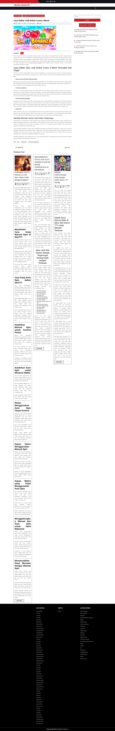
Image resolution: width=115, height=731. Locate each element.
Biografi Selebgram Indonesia (86, 617)
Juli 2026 (38, 613)
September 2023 (40, 686)
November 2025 (39, 630)
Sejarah (82, 645)
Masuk (59, 611)
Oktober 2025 (39, 632)
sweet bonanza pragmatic (36, 62)
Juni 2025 (38, 641)
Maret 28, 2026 (20, 183)
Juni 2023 (38, 693)
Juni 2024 (38, 667)
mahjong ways (83, 630)
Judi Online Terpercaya (34, 142)
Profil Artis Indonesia (84, 639)
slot (24, 15)
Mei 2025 (38, 643)
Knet (25, 23)
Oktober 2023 (39, 684)
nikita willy (82, 634)
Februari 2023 (39, 701)
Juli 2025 (38, 639)
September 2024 (40, 660)
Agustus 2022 (39, 706)
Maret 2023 (38, 699)
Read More (20, 601)
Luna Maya (82, 628)
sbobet (81, 643)
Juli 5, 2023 (18, 23)
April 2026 (38, 619)
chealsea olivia (83, 622)
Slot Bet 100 (83, 650)
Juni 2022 (38, 710)
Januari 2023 (39, 704)
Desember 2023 (39, 680)
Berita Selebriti (21, 5)
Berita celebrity (83, 613)
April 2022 (38, 712)
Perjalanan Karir (83, 637)
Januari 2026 (39, 626)
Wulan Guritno (83, 658)
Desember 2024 (39, 654)
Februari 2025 (39, 650)
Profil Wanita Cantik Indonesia (86, 641)
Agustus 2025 (39, 637)
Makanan (82, 632)
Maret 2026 (38, 622)
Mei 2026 (38, 617)
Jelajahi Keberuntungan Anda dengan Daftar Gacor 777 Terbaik (61, 177)
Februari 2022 (39, 717)
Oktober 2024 (39, 658)
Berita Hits (82, 615)
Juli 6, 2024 (59, 185)
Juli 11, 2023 (39, 173)
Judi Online (23, 142)
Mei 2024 (38, 669)
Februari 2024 (39, 676)
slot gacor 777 (61, 195)
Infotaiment (82, 626)
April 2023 (38, 697)
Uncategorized (83, 654)
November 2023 (39, 682)
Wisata (81, 656)
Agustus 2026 (39, 611)
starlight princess (84, 652)
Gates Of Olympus (84, 624)
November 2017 (39, 723)
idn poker (44, 186)
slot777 (16, 203)
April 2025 (38, 645)
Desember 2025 (39, 628)
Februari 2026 (39, 624)
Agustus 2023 (39, 689)
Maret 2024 (38, 673)
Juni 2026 (38, 615)
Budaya (82, 619)
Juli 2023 (38, 691)
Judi (18, 142)
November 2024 (39, 656)
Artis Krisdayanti (83, 611)
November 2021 (39, 721)
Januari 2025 (39, 652)
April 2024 (38, 671)
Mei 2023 (38, 695)
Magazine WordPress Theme (54, 729)
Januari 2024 (39, 678)
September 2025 (40, 634)
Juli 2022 (38, 708)
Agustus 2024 (39, 663)
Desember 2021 (39, 719)
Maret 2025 (38, 647)
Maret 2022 (38, 714)
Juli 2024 (38, 665)
